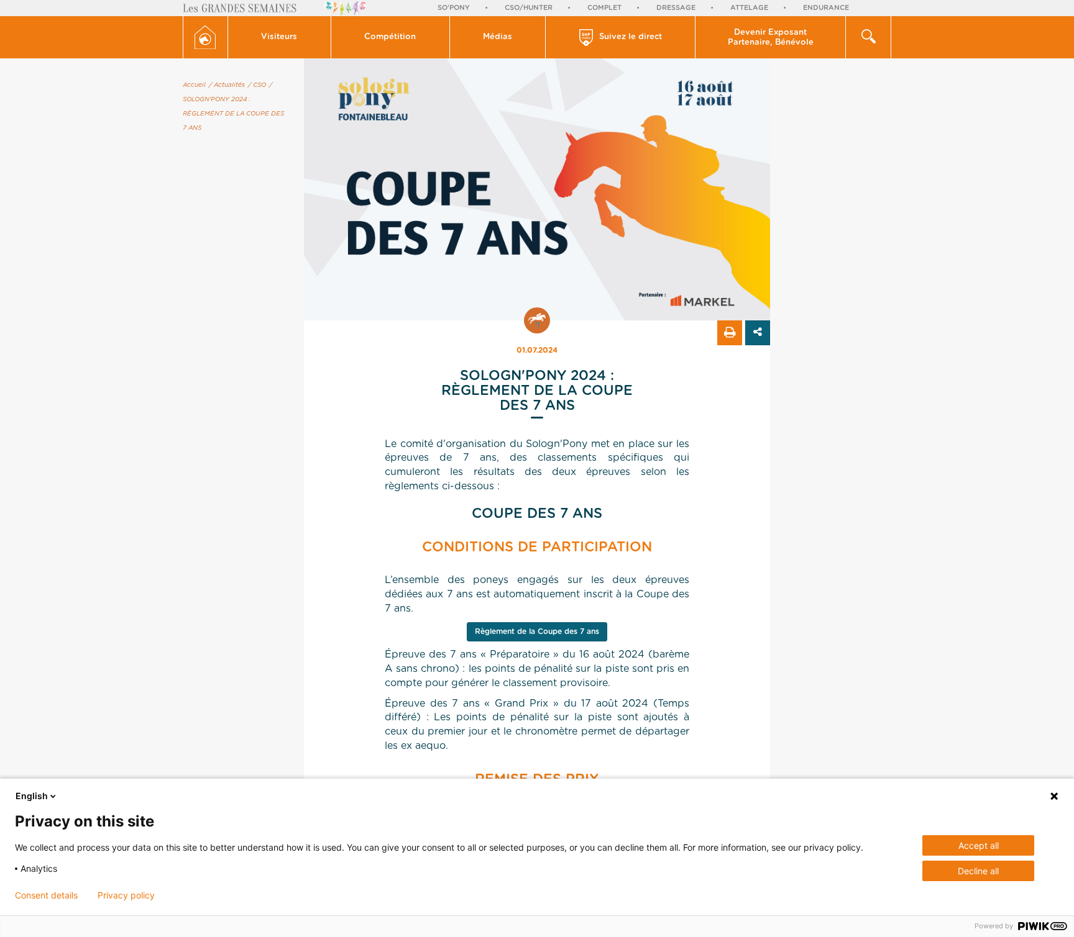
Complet (604, 7)
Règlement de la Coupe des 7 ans (537, 631)
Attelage (749, 7)
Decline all (978, 871)
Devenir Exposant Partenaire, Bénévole (771, 38)
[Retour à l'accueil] (205, 37)
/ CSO (257, 85)
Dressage (675, 7)
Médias (497, 37)
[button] (279, 37)
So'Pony (454, 7)
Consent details (46, 895)
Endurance (826, 7)
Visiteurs (279, 37)
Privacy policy (126, 895)
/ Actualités (227, 85)
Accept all (978, 845)
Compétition (390, 37)
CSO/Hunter (529, 7)
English (32, 795)
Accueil (194, 85)
